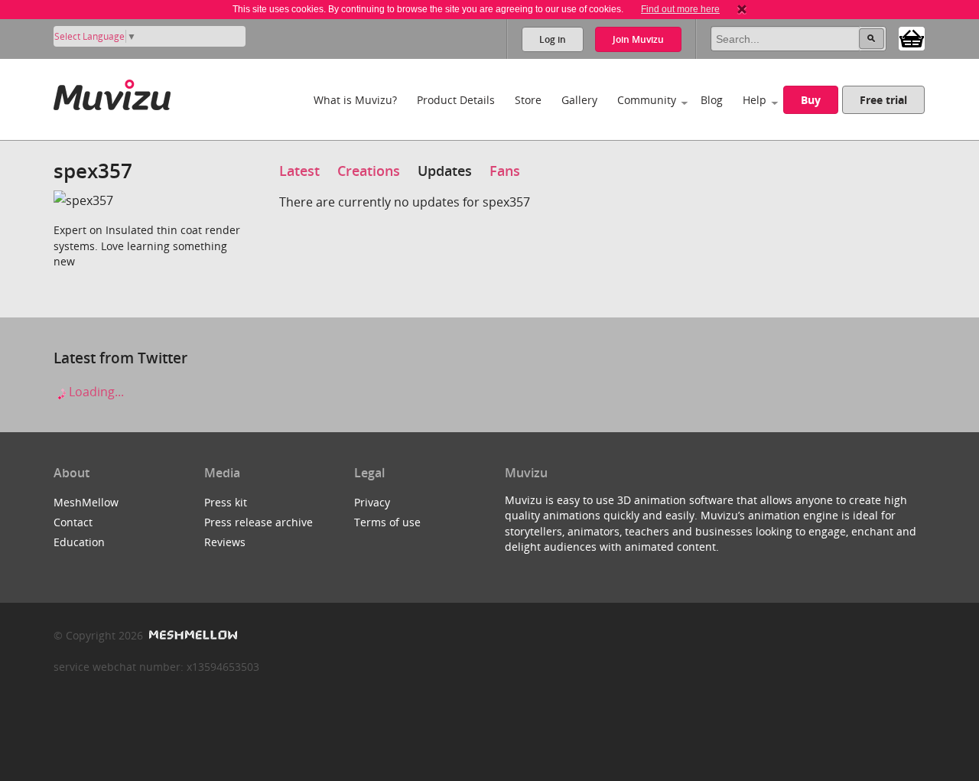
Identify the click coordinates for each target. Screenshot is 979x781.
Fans (505, 170)
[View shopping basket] (912, 37)
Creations (368, 170)
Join (638, 39)
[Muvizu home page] (112, 92)
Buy (811, 100)
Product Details (456, 100)
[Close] (741, 9)
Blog (712, 100)
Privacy (372, 502)
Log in (552, 39)
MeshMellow (86, 502)
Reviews (225, 542)
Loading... (95, 391)
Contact (73, 522)
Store (528, 100)
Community (646, 100)
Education (79, 542)
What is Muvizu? (355, 100)
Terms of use (387, 522)
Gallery (579, 100)
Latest (299, 170)
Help (754, 100)
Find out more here (680, 9)
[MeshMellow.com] (191, 635)
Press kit (225, 502)
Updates (445, 170)
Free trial (883, 100)
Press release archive (258, 522)
